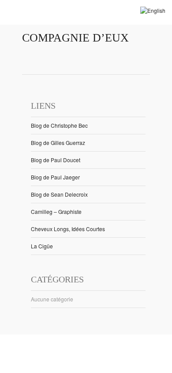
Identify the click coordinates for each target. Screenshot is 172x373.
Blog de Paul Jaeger (55, 177)
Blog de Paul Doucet (55, 160)
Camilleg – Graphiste (56, 211)
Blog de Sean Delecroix (59, 194)
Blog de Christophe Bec (59, 125)
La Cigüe (42, 246)
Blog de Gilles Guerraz (58, 142)
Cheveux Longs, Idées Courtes (68, 228)
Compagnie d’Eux (75, 37)
